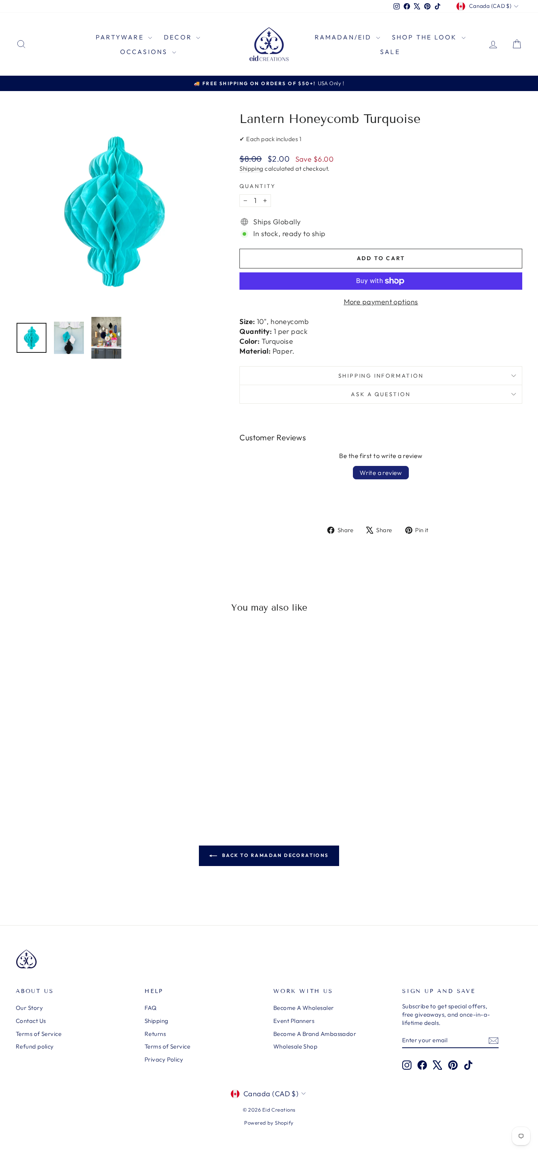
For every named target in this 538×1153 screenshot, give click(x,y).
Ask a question (380, 394)
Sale (390, 52)
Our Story (29, 1007)
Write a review (381, 473)
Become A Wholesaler (303, 1007)
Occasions (145, 52)
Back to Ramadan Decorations (274, 855)
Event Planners (293, 1020)
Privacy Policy (164, 1059)
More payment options (381, 301)
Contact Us (31, 1020)
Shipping (251, 168)
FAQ (150, 1007)
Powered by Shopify (268, 1122)
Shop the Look (426, 37)
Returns (155, 1034)
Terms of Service (38, 1034)
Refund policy (35, 1046)
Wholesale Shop (295, 1046)
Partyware (121, 37)
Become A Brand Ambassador (314, 1034)
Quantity (257, 186)
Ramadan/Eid (344, 37)
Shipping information (381, 375)
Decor (179, 37)
